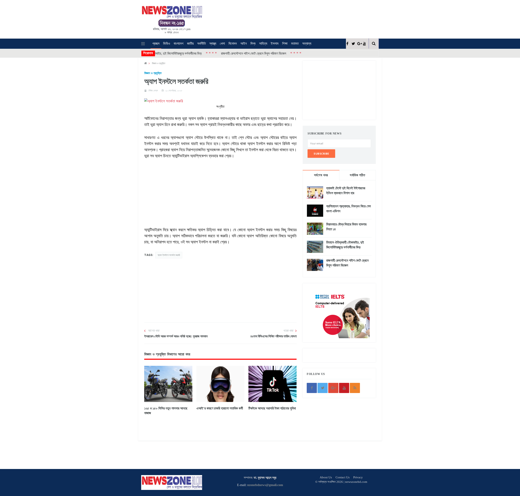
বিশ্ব (253, 43)
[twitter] (353, 43)
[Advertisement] (266, 18)
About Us (326, 477)
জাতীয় (190, 43)
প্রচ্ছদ (155, 43)
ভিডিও (166, 43)
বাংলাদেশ (178, 43)
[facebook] (347, 43)
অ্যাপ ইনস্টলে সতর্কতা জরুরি (169, 255)
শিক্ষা (284, 43)
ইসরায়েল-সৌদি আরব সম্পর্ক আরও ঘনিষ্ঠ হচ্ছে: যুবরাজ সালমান (176, 336)
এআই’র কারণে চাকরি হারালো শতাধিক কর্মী (219, 408)
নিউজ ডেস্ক (153, 90)
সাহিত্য (263, 43)
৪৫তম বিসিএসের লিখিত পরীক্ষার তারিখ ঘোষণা (273, 336)
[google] (358, 43)
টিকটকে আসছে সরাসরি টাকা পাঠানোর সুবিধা (272, 408)
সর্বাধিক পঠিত (357, 175)
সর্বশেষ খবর (321, 175)
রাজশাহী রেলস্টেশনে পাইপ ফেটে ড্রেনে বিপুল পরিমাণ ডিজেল (236, 53)
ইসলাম (274, 43)
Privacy (358, 477)
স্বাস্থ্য (212, 43)
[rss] (355, 388)
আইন (243, 43)
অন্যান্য (306, 43)
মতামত (295, 43)
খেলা (222, 43)
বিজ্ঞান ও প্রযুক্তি (158, 63)
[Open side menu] (143, 44)
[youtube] (364, 43)
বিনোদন (233, 43)
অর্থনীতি (201, 43)
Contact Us (343, 477)
